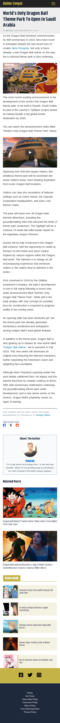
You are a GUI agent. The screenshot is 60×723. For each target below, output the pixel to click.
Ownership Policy (30, 699)
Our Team (30, 696)
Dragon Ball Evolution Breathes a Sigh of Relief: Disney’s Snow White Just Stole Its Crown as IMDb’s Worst (28, 566)
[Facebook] (4, 425)
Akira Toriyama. (21, 48)
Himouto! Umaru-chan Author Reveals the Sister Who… (36, 591)
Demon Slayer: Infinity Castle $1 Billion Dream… (34, 644)
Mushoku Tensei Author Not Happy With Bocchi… (35, 626)
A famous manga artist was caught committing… (33, 609)
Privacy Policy (30, 712)
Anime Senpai (12, 4)
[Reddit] (17, 425)
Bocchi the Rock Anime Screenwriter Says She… (36, 661)
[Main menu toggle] (53, 4)
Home (30, 693)
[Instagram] (39, 674)
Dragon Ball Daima (15, 347)
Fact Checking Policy (30, 709)
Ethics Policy (30, 706)
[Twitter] (10, 425)
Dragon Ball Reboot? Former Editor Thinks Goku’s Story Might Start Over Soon (30, 522)
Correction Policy (30, 702)
